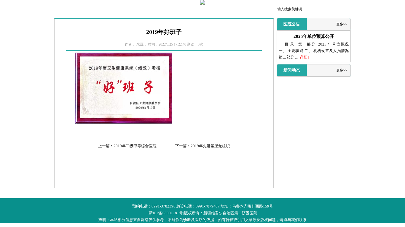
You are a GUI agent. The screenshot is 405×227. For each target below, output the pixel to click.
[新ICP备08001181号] (166, 213)
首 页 (66, 10)
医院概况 (89, 10)
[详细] (304, 57)
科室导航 (158, 10)
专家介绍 (181, 10)
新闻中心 (112, 10)
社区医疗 (204, 10)
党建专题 (227, 10)
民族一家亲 (250, 10)
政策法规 (135, 10)
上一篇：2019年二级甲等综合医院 (127, 146)
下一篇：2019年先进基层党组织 (202, 146)
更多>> (341, 24)
